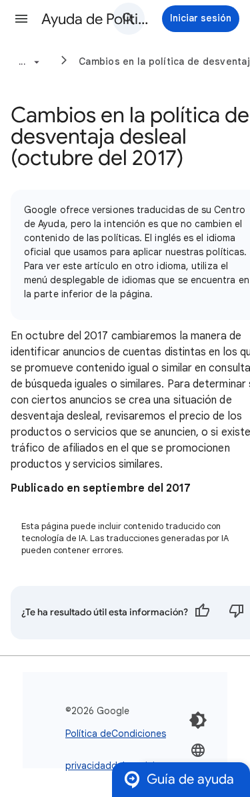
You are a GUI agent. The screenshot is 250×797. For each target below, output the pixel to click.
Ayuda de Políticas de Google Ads (95, 19)
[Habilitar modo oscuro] (198, 720)
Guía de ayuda (190, 779)
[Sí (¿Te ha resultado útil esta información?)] (202, 612)
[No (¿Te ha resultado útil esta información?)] (236, 612)
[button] (21, 19)
